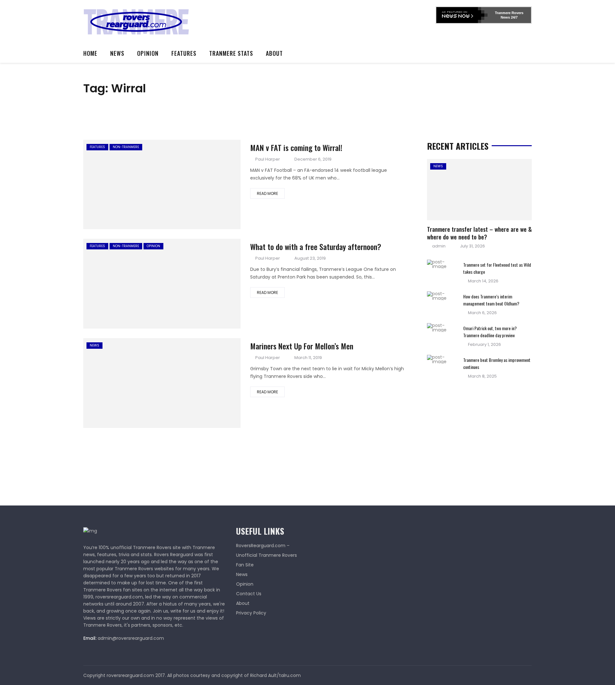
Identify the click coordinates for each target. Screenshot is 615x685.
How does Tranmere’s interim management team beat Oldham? (491, 300)
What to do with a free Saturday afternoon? (315, 246)
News (117, 53)
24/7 (514, 17)
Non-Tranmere (126, 147)
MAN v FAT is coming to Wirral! (296, 147)
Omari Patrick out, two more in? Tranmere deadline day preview (490, 331)
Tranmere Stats (231, 53)
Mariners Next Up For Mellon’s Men (301, 346)
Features (183, 53)
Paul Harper (267, 159)
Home (90, 53)
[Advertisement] (319, 20)
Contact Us (248, 593)
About (274, 53)
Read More (267, 193)
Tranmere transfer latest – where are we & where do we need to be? (479, 232)
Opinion (148, 53)
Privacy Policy (251, 613)
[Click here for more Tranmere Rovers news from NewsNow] (462, 15)
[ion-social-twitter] (527, 675)
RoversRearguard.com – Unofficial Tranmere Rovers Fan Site (266, 555)
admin (439, 246)
